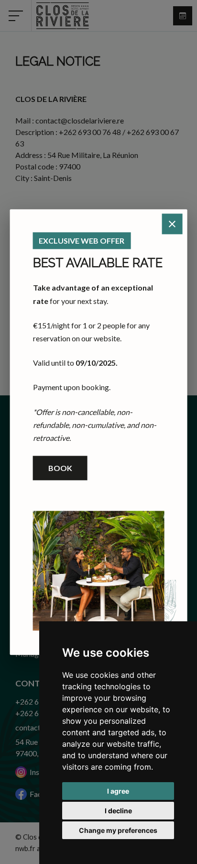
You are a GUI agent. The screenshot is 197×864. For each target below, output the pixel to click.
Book (60, 467)
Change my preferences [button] (118, 830)
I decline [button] (118, 811)
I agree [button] (118, 791)
